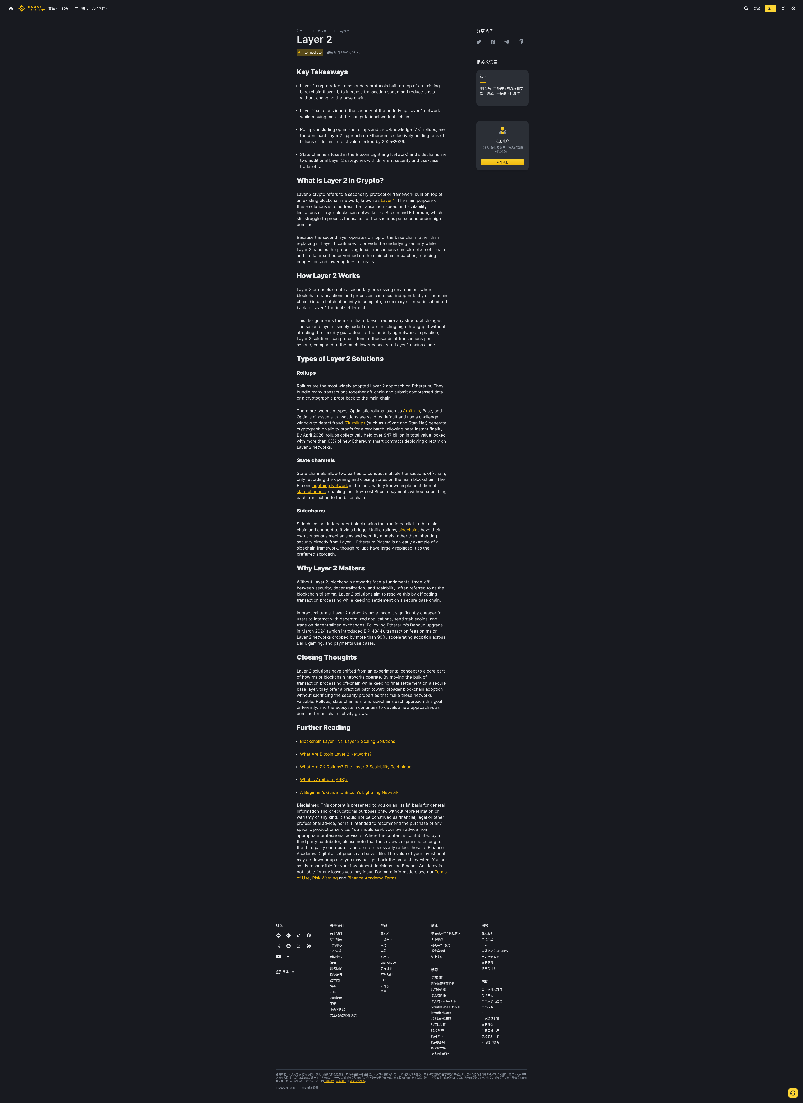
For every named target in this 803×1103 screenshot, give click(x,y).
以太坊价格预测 (441, 1018)
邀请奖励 (487, 939)
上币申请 (437, 939)
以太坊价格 (438, 995)
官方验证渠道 (490, 1018)
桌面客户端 (337, 1009)
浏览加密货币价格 (443, 983)
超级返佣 (487, 933)
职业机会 (336, 939)
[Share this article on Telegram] (506, 41)
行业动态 (336, 951)
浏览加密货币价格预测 (445, 1007)
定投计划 (386, 968)
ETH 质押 (387, 974)
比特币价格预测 (441, 1013)
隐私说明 (336, 974)
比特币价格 (438, 989)
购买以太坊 (438, 1048)
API (484, 1013)
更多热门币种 (440, 1054)
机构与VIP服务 (440, 945)
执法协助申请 (490, 1036)
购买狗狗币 (438, 1042)
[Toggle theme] (793, 8)
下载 (333, 1003)
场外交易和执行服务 (495, 951)
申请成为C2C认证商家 (445, 933)
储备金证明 (489, 968)
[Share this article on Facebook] (492, 41)
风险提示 (336, 997)
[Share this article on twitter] (478, 41)
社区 (333, 992)
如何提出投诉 (490, 1042)
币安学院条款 (357, 1081)
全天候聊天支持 (492, 989)
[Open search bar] (745, 8)
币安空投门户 (490, 1030)
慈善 (383, 992)
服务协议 (336, 968)
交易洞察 (487, 962)
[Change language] (784, 8)
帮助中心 (487, 995)
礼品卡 (385, 956)
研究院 (385, 986)
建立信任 (336, 980)
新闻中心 (336, 956)
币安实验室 (438, 951)
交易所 (385, 933)
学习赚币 (437, 977)
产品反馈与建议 (492, 1001)
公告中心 (336, 945)
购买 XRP (437, 1036)
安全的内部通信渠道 (343, 1015)
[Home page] (31, 8)
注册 (771, 8)
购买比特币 (438, 1024)
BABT (384, 980)
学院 (383, 951)
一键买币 (386, 939)
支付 (383, 945)
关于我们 (336, 933)
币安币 (486, 945)
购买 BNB (437, 1030)
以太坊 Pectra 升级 (443, 1001)
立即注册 (502, 162)
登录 (756, 8)
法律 (333, 962)
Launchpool (388, 962)
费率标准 (487, 1007)
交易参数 (487, 1024)
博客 (333, 986)
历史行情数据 (490, 956)
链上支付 (437, 956)
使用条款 (329, 1081)
